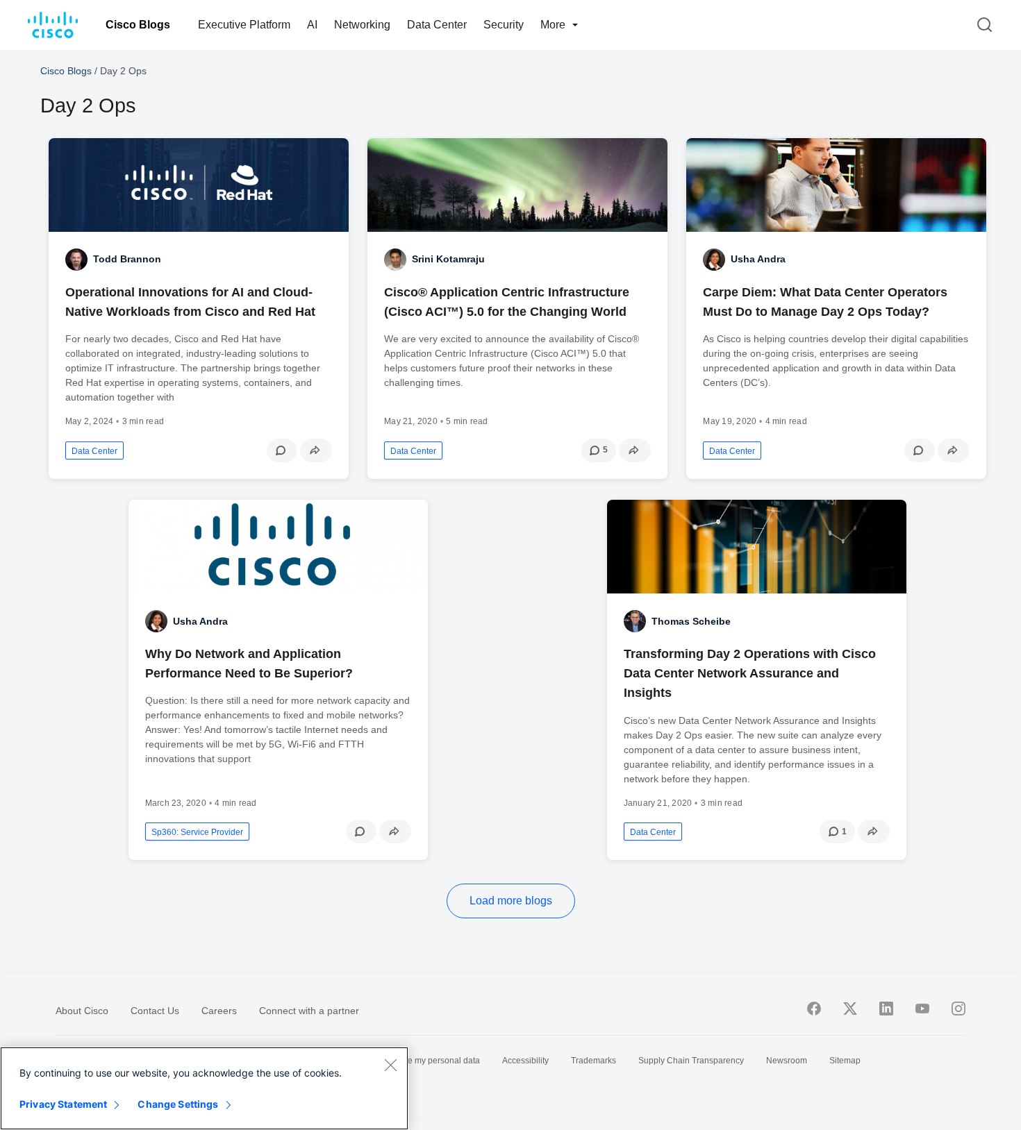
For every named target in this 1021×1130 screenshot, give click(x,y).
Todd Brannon (127, 258)
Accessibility (525, 1060)
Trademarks (593, 1060)
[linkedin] (886, 1008)
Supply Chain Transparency (691, 1060)
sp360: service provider (197, 832)
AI (312, 25)
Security (503, 25)
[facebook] (814, 1008)
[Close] (390, 1065)
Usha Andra (758, 258)
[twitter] (850, 1008)
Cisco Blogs (138, 25)
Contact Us (155, 1010)
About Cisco (82, 1010)
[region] (204, 1088)
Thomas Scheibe (691, 621)
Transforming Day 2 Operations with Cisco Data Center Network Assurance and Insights (750, 673)
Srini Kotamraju (448, 258)
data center (94, 451)
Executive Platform (244, 25)
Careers (219, 1010)
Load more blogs (511, 900)
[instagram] (958, 1008)
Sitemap (845, 1060)
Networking (362, 25)
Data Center (437, 25)
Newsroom (786, 1060)
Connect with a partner (309, 1010)
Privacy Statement (63, 1104)
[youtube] (922, 1008)
